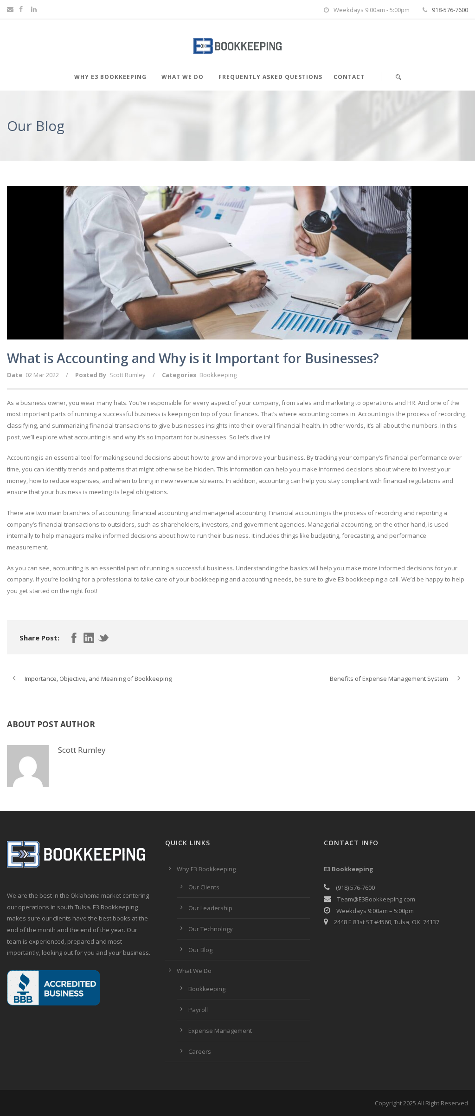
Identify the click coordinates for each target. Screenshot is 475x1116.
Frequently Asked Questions (270, 77)
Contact (349, 77)
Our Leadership (210, 908)
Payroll (198, 1009)
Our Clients (203, 887)
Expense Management (220, 1030)
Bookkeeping (218, 375)
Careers (199, 1051)
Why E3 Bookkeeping (110, 77)
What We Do (182, 77)
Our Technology (210, 929)
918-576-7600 (450, 10)
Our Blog (200, 950)
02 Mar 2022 (42, 375)
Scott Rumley (127, 375)
